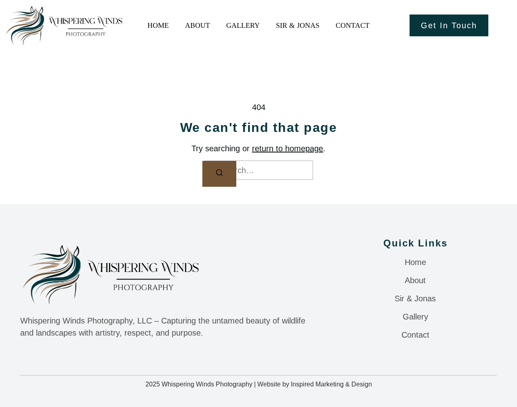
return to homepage (287, 148)
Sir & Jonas (297, 25)
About (197, 25)
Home (158, 25)
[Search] (219, 174)
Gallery (243, 25)
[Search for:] (258, 170)
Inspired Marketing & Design (331, 384)
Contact (353, 25)
